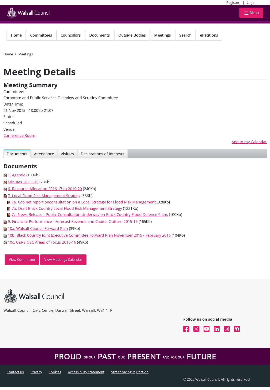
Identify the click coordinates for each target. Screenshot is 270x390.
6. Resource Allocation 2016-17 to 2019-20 (45, 188)
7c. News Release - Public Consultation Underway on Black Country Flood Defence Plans (90, 214)
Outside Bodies (132, 35)
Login (251, 2)
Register (232, 2)
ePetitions (209, 35)
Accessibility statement (86, 372)
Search (185, 35)
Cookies (55, 372)
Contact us (15, 372)
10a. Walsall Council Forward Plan (38, 228)
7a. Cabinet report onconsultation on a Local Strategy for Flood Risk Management (84, 202)
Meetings (162, 35)
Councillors (71, 35)
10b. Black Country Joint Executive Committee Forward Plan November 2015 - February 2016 (89, 235)
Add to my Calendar (249, 141)
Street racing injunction (129, 372)
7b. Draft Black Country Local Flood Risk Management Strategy (67, 208)
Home (16, 35)
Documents (99, 35)
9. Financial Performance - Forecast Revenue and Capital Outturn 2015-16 (73, 221)
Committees (41, 35)
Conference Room (19, 135)
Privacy (36, 372)
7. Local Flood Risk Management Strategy (44, 195)
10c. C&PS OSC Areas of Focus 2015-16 (42, 242)
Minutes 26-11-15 (23, 181)
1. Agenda (16, 174)
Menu (254, 12)
